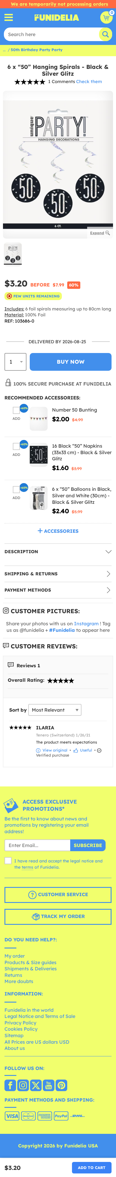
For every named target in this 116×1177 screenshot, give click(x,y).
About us (14, 1048)
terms (27, 867)
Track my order (62, 916)
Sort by (18, 710)
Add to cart (92, 1167)
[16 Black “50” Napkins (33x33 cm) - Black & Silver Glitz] (39, 455)
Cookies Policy (20, 1029)
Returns (13, 975)
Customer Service (62, 895)
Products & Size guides (30, 962)
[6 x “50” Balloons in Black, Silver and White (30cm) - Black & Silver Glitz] (39, 498)
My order (14, 956)
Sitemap (13, 1035)
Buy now (70, 361)
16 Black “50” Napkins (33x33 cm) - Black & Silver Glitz (82, 452)
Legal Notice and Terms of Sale (39, 1016)
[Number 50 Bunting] (39, 419)
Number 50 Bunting (74, 410)
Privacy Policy (20, 1023)
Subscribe (88, 845)
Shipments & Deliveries (30, 969)
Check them (89, 81)
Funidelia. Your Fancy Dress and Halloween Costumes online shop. (57, 17)
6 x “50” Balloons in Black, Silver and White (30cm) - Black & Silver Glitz (81, 495)
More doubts (18, 981)
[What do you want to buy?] (8, 17)
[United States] (10, 1085)
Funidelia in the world (29, 1010)
